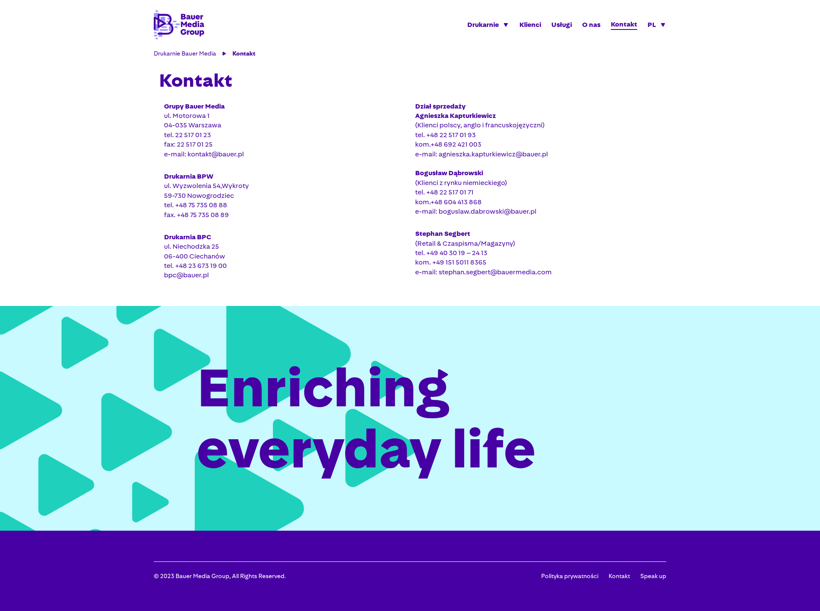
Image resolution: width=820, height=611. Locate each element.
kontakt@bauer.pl (215, 154)
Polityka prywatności (569, 576)
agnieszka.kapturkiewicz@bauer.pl (493, 154)
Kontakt (624, 24)
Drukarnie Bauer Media (185, 53)
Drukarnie (483, 25)
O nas (591, 25)
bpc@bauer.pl (186, 275)
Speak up (653, 576)
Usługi (561, 25)
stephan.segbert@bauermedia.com (495, 272)
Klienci (530, 25)
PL (651, 25)
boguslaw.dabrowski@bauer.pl (487, 211)
